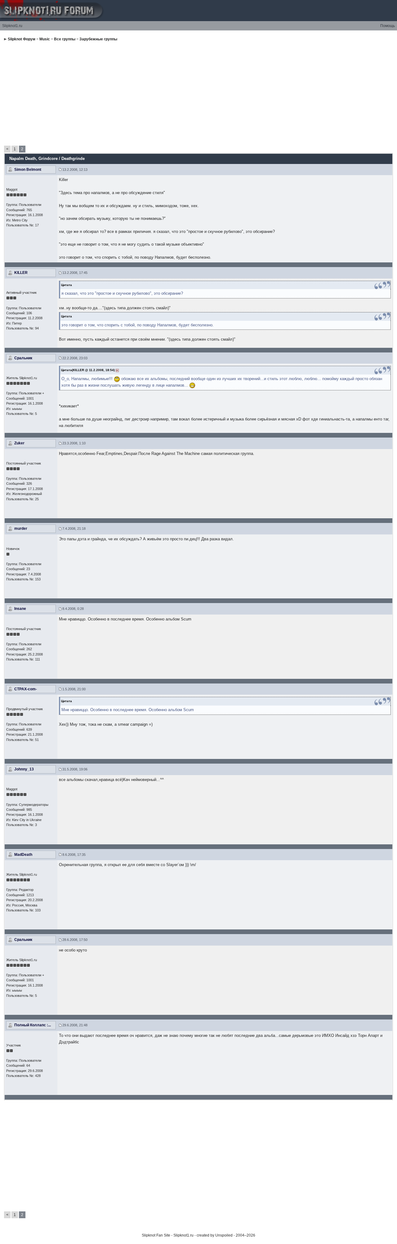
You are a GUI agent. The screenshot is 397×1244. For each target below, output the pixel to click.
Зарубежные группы (98, 39)
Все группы (64, 39)
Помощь (387, 26)
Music (44, 39)
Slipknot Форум (21, 39)
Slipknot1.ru (12, 26)
